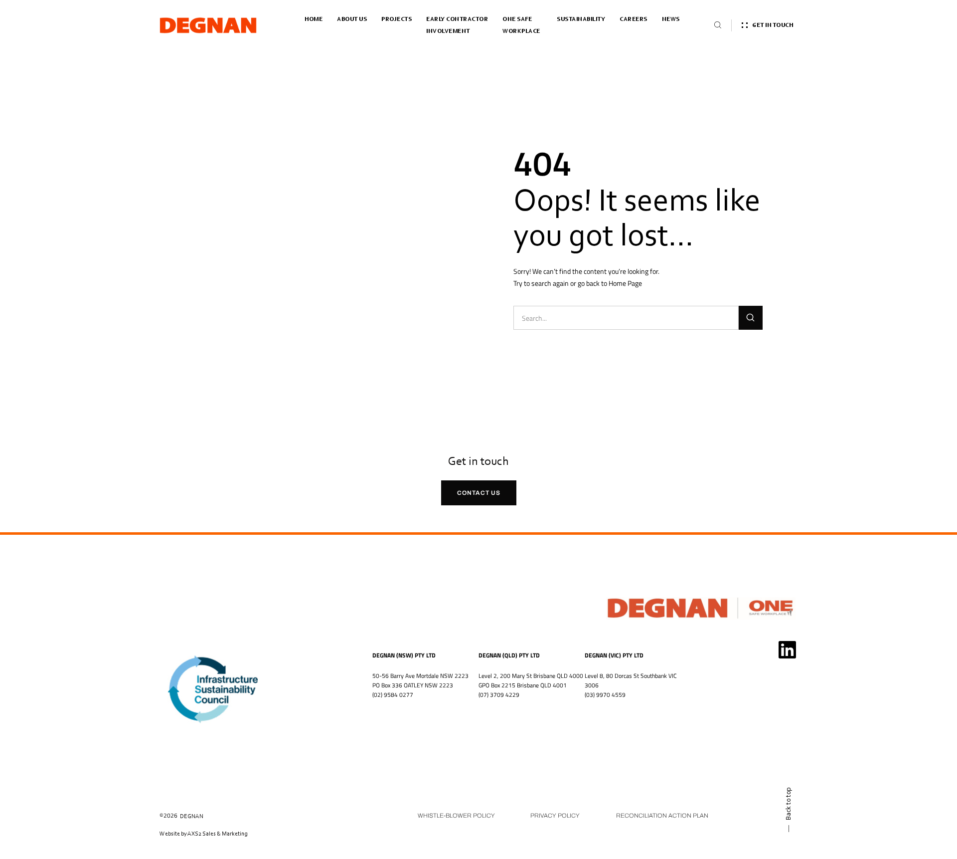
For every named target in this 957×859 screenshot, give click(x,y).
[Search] (751, 318)
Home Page (625, 283)
